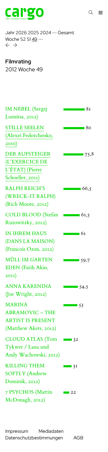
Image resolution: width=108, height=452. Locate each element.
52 (23, 39)
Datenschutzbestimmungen (34, 438)
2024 (45, 33)
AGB (78, 438)
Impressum (16, 431)
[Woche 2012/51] (15, 46)
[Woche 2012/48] (8, 46)
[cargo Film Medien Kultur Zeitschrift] (24, 18)
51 (29, 39)
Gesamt (66, 33)
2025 (33, 33)
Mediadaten (51, 431)
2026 (21, 33)
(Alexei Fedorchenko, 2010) (29, 136)
